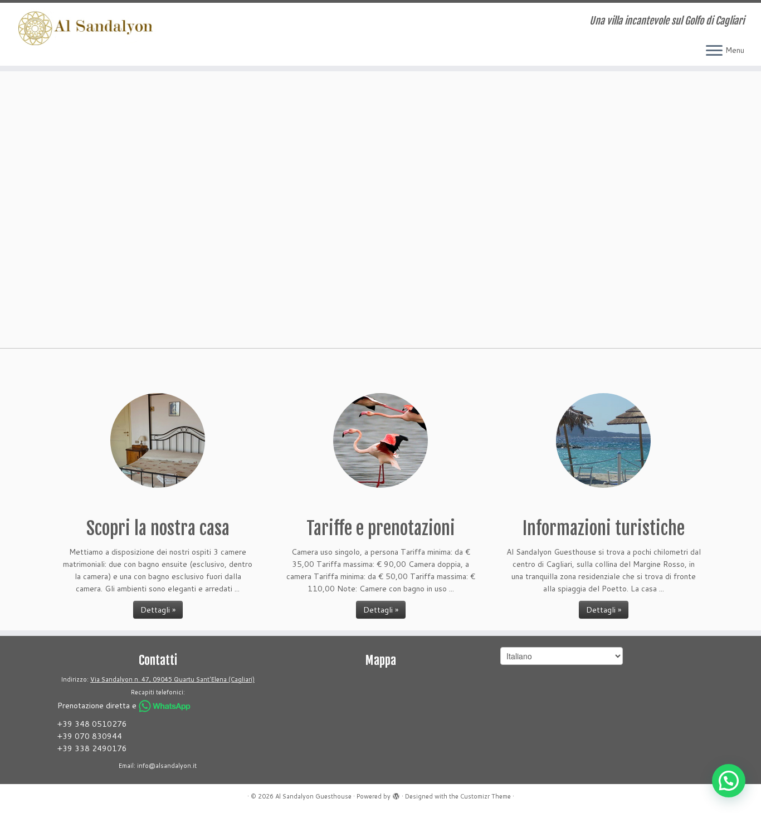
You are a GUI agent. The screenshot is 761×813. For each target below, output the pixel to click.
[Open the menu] (714, 51)
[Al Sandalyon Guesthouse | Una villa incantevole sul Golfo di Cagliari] (87, 26)
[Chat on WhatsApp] (165, 706)
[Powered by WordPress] (396, 794)
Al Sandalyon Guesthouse (313, 796)
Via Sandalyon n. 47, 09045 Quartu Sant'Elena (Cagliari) (172, 679)
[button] (728, 780)
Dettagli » (157, 609)
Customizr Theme (485, 796)
